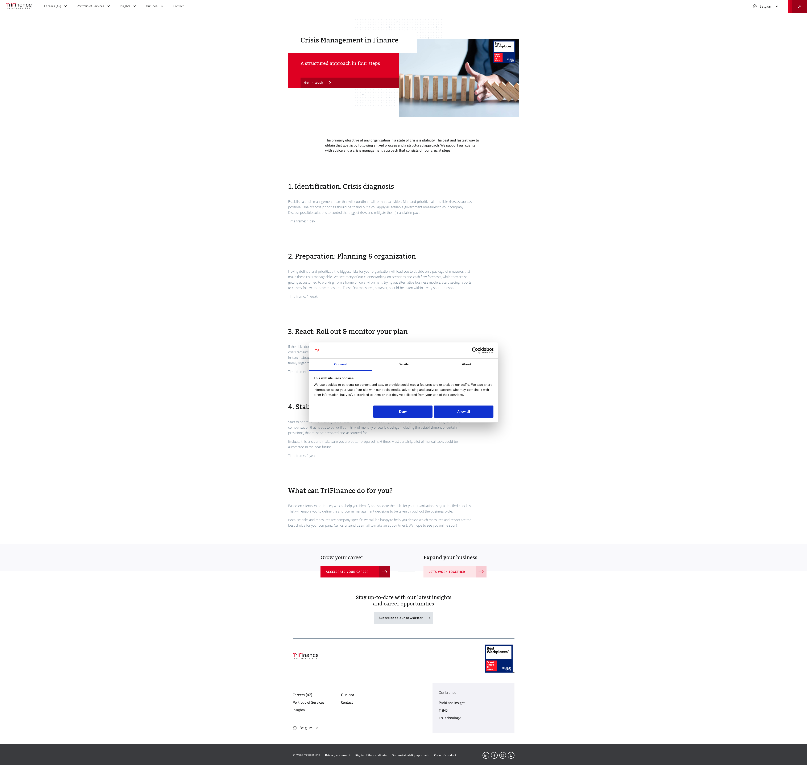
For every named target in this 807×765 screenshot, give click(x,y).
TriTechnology (450, 718)
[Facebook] (494, 755)
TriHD (443, 710)
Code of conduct (445, 755)
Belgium (766, 6)
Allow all (463, 411)
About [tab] (466, 364)
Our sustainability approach (410, 755)
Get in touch (313, 83)
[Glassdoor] (511, 755)
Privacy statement (337, 755)
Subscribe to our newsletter (401, 618)
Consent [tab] (340, 364)
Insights (299, 710)
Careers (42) (302, 695)
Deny (403, 411)
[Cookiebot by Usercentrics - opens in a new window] (475, 350)
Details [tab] (403, 364)
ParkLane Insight (452, 703)
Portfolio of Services (308, 702)
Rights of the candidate (371, 755)
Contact (347, 702)
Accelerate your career (347, 572)
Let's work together (447, 572)
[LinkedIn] (486, 755)
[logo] (19, 6)
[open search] (797, 6)
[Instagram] (502, 755)
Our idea (347, 695)
